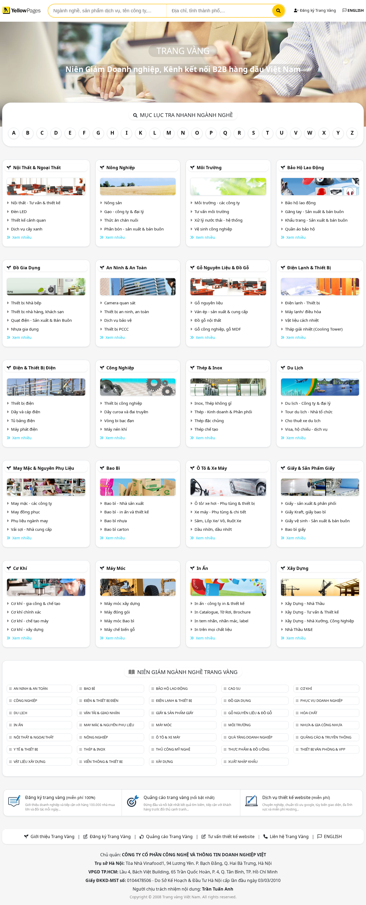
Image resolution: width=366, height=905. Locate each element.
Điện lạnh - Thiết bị (302, 302)
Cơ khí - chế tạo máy (29, 620)
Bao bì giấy (295, 529)
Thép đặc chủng (209, 420)
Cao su (234, 688)
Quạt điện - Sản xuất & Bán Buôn (41, 320)
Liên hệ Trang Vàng (289, 836)
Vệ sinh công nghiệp (213, 229)
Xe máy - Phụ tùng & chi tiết (220, 511)
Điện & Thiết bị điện (34, 368)
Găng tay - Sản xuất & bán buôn (314, 211)
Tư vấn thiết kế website (232, 836)
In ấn (202, 568)
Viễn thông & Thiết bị (103, 761)
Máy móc (115, 568)
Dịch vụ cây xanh (26, 229)
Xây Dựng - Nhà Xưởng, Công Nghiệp (319, 620)
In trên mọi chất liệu (213, 629)
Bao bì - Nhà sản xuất (124, 503)
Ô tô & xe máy (212, 468)
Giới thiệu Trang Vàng (52, 836)
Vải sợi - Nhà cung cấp (31, 529)
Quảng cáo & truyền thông (325, 737)
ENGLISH (355, 10)
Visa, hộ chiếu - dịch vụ (306, 429)
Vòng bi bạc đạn (119, 420)
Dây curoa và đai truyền (126, 411)
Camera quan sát (119, 302)
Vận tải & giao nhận (102, 712)
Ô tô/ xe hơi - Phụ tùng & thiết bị (225, 503)
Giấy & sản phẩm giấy (311, 468)
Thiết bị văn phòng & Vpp (322, 749)
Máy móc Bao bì (119, 620)
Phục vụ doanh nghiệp (321, 700)
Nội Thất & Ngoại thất (37, 168)
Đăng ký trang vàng (60, 797)
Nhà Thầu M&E (299, 629)
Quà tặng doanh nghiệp (250, 737)
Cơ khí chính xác (26, 612)
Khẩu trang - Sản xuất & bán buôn (316, 220)
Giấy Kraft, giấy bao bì (305, 511)
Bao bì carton (116, 529)
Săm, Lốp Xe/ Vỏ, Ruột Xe (218, 520)
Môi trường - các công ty (217, 202)
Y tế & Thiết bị (26, 749)
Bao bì (113, 468)
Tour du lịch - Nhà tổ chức (309, 411)
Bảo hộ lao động (305, 168)
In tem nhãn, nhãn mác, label (221, 620)
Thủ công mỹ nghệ (173, 749)
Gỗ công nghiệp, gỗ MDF (218, 329)
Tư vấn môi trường (212, 211)
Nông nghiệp (120, 168)
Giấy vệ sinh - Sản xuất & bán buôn (317, 520)
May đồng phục (25, 511)
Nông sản (113, 202)
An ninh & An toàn (126, 268)
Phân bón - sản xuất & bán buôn (134, 229)
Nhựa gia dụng (25, 329)
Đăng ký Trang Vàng (317, 10)
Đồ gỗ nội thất (208, 320)
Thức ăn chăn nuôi (121, 220)
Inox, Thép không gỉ (213, 403)
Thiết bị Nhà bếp (26, 302)
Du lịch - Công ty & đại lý (308, 403)
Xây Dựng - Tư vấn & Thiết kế (312, 612)
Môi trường (209, 168)
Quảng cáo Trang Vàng (169, 836)
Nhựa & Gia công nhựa (321, 724)
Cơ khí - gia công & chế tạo (35, 603)
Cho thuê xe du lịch (302, 420)
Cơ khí (20, 568)
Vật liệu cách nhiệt (302, 320)
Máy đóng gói (117, 612)
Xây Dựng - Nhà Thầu (304, 603)
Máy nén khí (115, 429)
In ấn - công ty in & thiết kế (219, 603)
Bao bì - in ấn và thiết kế (126, 511)
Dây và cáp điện (25, 411)
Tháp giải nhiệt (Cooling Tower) (314, 329)
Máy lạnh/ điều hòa (303, 311)
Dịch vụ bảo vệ (118, 320)
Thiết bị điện (22, 403)
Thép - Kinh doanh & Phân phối (223, 411)
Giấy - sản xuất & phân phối (310, 503)
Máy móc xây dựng (122, 603)
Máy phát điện (24, 429)
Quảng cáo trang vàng (179, 797)
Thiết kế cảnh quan (28, 220)
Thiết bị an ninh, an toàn (126, 311)
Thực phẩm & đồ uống (248, 749)
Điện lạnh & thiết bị (309, 268)
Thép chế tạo (206, 429)
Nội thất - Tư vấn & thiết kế (35, 202)
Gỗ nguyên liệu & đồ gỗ (223, 268)
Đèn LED (19, 211)
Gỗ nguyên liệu (209, 302)
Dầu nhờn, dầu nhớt (213, 529)
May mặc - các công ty (31, 503)
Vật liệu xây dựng (29, 761)
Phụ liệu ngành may (29, 520)
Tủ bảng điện (23, 420)
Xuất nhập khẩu (243, 761)
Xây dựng (297, 568)
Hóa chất (308, 712)
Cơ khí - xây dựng (27, 629)
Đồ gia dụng (26, 268)
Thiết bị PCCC (116, 329)
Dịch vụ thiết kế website (296, 797)
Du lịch (295, 368)
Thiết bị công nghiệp (123, 403)
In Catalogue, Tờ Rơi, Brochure (223, 612)
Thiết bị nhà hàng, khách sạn (37, 311)
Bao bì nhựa (115, 520)
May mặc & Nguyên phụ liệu (43, 468)
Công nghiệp (120, 368)
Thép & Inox (209, 368)
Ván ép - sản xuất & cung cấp (221, 311)
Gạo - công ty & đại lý (124, 211)
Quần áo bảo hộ (300, 229)
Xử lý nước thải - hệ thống (218, 220)
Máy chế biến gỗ (119, 629)
